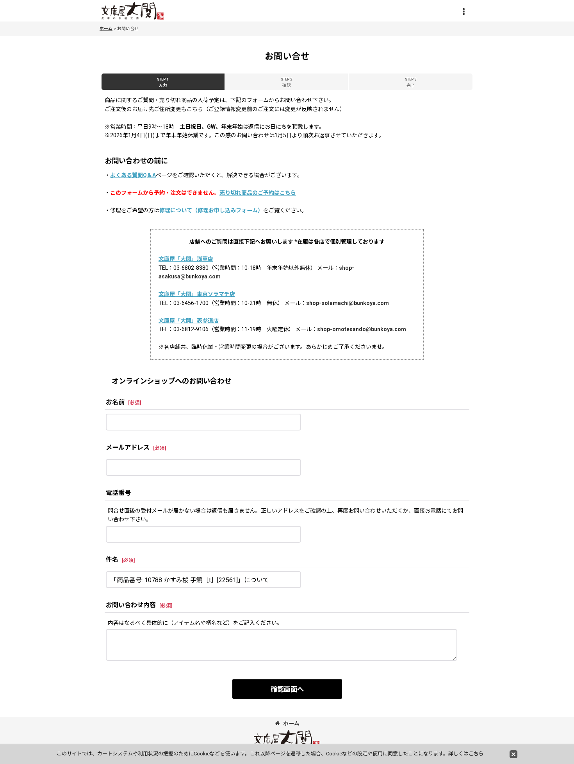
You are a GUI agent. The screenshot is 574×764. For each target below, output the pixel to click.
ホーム (291, 723)
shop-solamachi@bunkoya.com (347, 303)
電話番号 (118, 493)
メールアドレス (128, 447)
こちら (476, 754)
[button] (463, 11)
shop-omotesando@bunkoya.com (361, 329)
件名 (112, 559)
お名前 (115, 402)
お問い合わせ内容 (131, 605)
